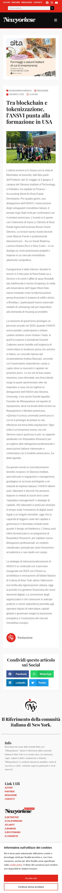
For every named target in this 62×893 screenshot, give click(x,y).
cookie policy (15, 865)
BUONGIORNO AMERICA (20, 91)
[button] (17, 674)
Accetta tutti (31, 878)
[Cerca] (52, 8)
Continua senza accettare (31, 887)
